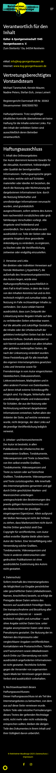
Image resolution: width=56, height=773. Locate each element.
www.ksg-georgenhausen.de (29, 66)
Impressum (28, 757)
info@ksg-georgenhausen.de (27, 61)
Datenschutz (41, 754)
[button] (51, 8)
